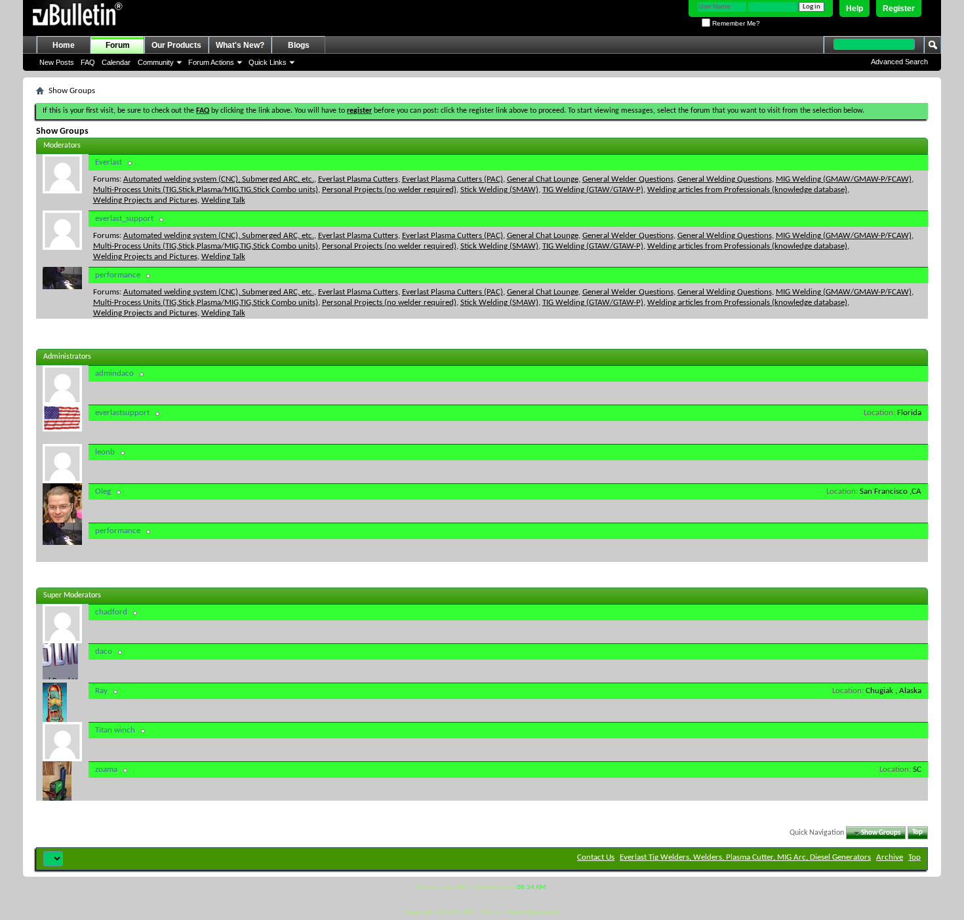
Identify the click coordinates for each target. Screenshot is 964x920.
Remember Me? (735, 23)
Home (63, 45)
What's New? (240, 45)
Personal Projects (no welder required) (389, 190)
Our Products (176, 45)
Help (854, 8)
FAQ (88, 62)
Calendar (116, 62)
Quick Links (268, 62)
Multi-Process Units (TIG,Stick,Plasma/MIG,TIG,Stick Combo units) (205, 190)
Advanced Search (899, 62)
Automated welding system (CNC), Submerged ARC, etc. (218, 179)
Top (917, 833)
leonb (105, 452)
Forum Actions (211, 62)
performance (117, 275)
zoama (106, 769)
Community (156, 62)
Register (899, 8)
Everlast (108, 162)
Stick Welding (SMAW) (499, 190)
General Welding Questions (724, 179)
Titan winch (115, 730)
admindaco (114, 373)
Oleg (103, 491)
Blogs (299, 45)
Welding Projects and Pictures (145, 200)
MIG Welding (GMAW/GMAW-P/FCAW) (844, 179)
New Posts (56, 62)
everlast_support (124, 218)
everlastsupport (122, 413)
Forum (118, 45)
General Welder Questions (627, 179)
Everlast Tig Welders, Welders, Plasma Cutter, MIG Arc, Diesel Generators (745, 857)
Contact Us (595, 857)
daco (103, 651)
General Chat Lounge (542, 179)
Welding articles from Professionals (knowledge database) (747, 190)
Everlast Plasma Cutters (358, 179)
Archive (889, 857)
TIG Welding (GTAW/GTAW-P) (592, 190)
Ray (101, 691)
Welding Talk (223, 200)
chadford (111, 612)
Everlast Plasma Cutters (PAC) (452, 179)
